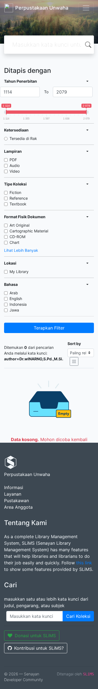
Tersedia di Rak (23, 138)
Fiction (15, 192)
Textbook (18, 204)
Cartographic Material (29, 231)
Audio (15, 165)
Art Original (19, 225)
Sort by (74, 343)
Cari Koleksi (78, 616)
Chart (14, 242)
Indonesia (18, 304)
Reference (19, 198)
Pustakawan (16, 500)
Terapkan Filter (49, 328)
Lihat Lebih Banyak (21, 250)
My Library (19, 271)
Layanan (12, 494)
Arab (14, 292)
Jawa (14, 310)
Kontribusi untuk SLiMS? (39, 648)
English (16, 298)
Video (15, 171)
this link (84, 562)
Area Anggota (18, 507)
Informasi (13, 487)
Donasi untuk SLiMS (35, 635)
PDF (13, 159)
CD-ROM (17, 236)
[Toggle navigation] (86, 7)
